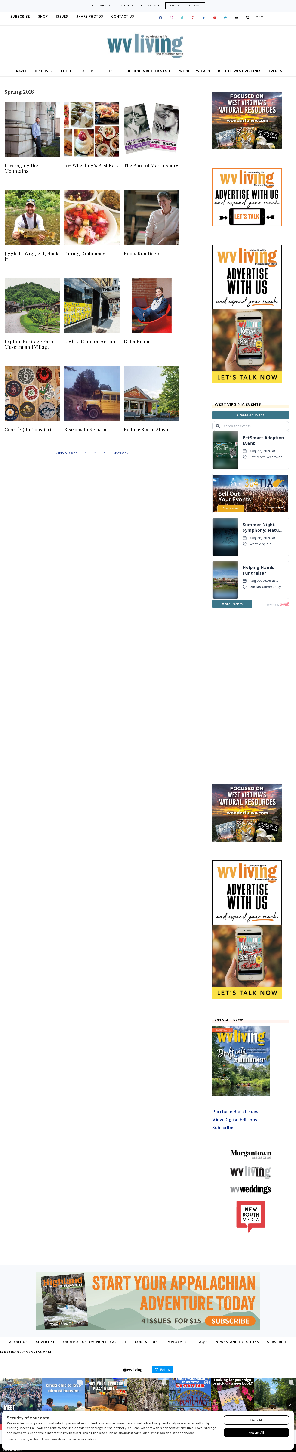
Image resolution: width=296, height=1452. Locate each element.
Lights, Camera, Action (89, 341)
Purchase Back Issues (235, 1111)
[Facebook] (160, 17)
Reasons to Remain (85, 429)
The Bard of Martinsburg (151, 165)
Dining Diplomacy (84, 253)
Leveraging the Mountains (21, 168)
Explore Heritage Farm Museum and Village (30, 344)
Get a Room (136, 341)
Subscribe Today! (185, 5)
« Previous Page (66, 453)
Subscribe (223, 1127)
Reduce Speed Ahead (147, 429)
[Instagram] (171, 17)
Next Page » (120, 453)
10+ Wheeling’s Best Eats (91, 165)
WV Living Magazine (148, 45)
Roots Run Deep (141, 253)
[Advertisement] (247, 696)
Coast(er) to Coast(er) (28, 429)
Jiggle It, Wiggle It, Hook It (32, 256)
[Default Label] (182, 17)
